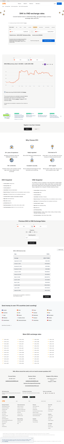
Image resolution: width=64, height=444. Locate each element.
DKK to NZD (36, 339)
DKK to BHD (6, 343)
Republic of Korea (21, 317)
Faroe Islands (16, 196)
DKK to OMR (36, 341)
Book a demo (59, 401)
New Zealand (51, 315)
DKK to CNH (6, 350)
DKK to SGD (36, 361)
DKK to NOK (21, 363)
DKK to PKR (36, 350)
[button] (16, 27)
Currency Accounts (5, 415)
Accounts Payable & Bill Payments (7, 420)
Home (3, 6)
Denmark (12, 196)
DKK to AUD (6, 341)
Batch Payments (4, 421)
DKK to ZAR (52, 356)
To (35, 29)
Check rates (38, 3)
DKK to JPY (21, 350)
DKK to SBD (36, 356)
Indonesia (35, 312)
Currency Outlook (20, 420)
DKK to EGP (6, 356)
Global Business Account (6, 406)
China (19, 310)
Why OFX (25, 3)
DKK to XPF (52, 354)
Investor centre (50, 415)
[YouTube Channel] (52, 393)
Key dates (49, 418)
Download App (4, 426)
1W (45, 64)
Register (59, 3)
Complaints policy (51, 409)
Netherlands (35, 315)
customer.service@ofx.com (12, 381)
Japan (4, 315)
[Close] (32, 438)
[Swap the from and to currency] (32, 31)
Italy (49, 312)
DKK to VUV (52, 348)
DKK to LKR (21, 354)
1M (47, 64)
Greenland (21, 196)
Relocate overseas (35, 412)
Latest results (50, 417)
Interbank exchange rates (21, 409)
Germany (50, 310)
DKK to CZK (6, 354)
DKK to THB (36, 363)
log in (22, 41)
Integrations (4, 423)
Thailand (50, 317)
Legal (49, 407)
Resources (31, 3)
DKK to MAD (21, 356)
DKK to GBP (6, 363)
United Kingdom (6, 320)
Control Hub (4, 417)
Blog (18, 423)
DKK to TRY (52, 341)
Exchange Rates (7, 6)
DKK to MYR (21, 361)
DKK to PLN (36, 352)
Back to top (61, 249)
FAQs (29, 401)
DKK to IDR (21, 343)
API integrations (35, 420)
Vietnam (42, 203)
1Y (48, 64)
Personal (19, 3)
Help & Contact (43, 401)
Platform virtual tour (20, 406)
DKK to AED (6, 339)
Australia (5, 310)
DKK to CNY (6, 352)
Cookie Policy (6, 441)
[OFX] (4, 3)
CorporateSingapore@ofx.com (32, 385)
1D (42, 64)
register (18, 41)
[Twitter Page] (48, 393)
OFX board (49, 425)
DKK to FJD (6, 361)
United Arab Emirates (22, 320)
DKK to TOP (52, 339)
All (52, 64)
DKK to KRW (21, 352)
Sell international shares (36, 415)
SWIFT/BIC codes (20, 415)
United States (35, 320)
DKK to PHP (36, 348)
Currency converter (20, 407)
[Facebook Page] (44, 393)
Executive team (50, 426)
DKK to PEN (36, 343)
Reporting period (32, 235)
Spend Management (5, 418)
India (19, 312)
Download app (35, 409)
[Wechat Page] (50, 393)
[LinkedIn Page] (46, 393)
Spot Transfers (4, 412)
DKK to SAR (36, 354)
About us (49, 406)
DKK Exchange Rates (14, 6)
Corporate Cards (4, 409)
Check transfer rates (36, 406)
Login (17, 401)
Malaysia (20, 315)
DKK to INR (21, 348)
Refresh (24, 92)
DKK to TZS (52, 343)
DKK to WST (52, 350)
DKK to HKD (21, 339)
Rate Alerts (19, 412)
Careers (49, 428)
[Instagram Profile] (54, 393)
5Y (50, 64)
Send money (35, 407)
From (10, 29)
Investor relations (50, 420)
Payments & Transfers (5, 407)
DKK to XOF (52, 352)
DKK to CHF (6, 348)
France (34, 310)
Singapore (35, 317)
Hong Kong (5, 312)
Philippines (5, 317)
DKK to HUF (21, 341)
